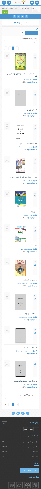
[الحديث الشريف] (11, 485)
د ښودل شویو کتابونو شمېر (28, 38)
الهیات (25, 429)
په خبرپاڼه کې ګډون (29, 470)
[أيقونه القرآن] (35, 485)
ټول (4, 423)
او (35, 429)
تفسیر (31, 429)
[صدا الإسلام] (19, 485)
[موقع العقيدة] (27, 485)
